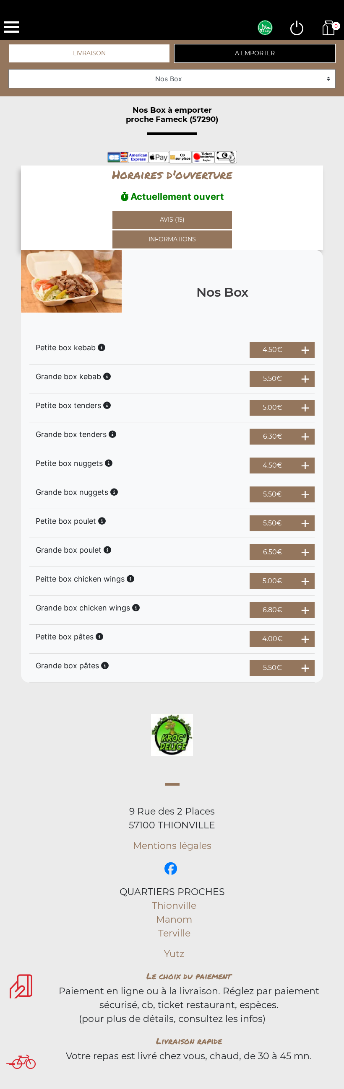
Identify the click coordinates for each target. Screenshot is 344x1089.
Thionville (174, 905)
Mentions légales (172, 845)
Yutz (174, 954)
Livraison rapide (189, 1041)
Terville (174, 933)
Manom (174, 919)
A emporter (255, 53)
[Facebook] (170, 869)
